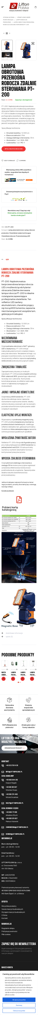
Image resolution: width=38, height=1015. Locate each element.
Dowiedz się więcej (4, 679)
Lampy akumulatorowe (16, 230)
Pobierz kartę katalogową (10, 508)
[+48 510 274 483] (3, 794)
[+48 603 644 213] (3, 780)
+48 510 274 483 (12, 794)
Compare (22, 160)
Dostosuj (19, 1005)
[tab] (19, 259)
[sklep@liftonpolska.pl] (3, 803)
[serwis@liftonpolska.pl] (3, 834)
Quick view (5, 672)
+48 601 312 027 (11, 787)
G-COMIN (9, 100)
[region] (19, 993)
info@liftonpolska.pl (14, 772)
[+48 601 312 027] (3, 787)
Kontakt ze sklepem (8, 490)
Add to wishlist (9, 160)
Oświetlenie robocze (8, 236)
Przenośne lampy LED (23, 236)
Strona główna (8, 17)
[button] (32, 43)
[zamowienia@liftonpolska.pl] (3, 827)
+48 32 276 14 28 (12, 765)
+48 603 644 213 (12, 780)
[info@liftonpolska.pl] (3, 772)
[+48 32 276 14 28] (3, 765)
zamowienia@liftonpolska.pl (17, 827)
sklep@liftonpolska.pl (14, 803)
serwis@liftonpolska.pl (15, 834)
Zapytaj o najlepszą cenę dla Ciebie (14, 149)
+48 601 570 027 (12, 818)
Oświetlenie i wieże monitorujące (20, 233)
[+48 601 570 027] (3, 818)
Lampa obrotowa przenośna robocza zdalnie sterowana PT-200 (18, 273)
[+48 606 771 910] (3, 812)
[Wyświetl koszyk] (35, 7)
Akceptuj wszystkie (19, 1000)
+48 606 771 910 (11, 812)
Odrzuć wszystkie (19, 1011)
